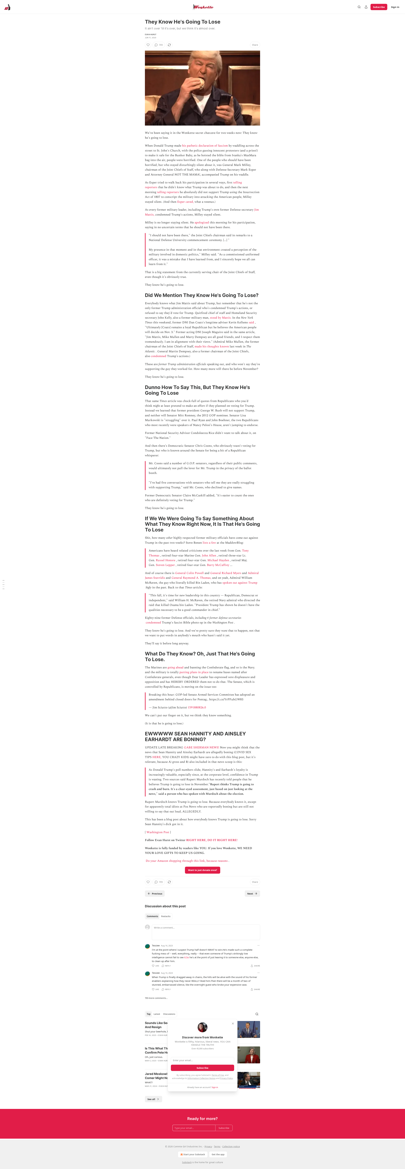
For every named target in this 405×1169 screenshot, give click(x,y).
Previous (157, 893)
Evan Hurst (150, 34)
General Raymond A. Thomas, (191, 578)
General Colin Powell (189, 573)
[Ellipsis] (258, 945)
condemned (158, 356)
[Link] (140, 295)
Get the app (218, 1154)
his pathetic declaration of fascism (205, 145)
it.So (186, 957)
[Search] (359, 7)
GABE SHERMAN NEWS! (201, 747)
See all (151, 1099)
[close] (232, 1023)
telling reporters (168, 192)
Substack (187, 1162)
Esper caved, (185, 202)
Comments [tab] (152, 916)
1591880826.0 (197, 707)
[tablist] (158, 916)
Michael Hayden (218, 560)
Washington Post (157, 832)
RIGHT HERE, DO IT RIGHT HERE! (211, 840)
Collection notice (231, 1146)
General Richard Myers (225, 573)
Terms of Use (218, 1075)
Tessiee (156, 945)
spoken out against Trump (239, 582)
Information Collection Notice (201, 1078)
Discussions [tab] (169, 1014)
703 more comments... (156, 998)
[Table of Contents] (3, 584)
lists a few (209, 542)
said (251, 322)
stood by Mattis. (220, 317)
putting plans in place (194, 672)
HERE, (156, 757)
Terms (217, 1146)
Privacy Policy (226, 1078)
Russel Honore (165, 560)
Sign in (395, 7)
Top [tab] (148, 1014)
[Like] (148, 45)
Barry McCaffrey (218, 565)
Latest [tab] (157, 1014)
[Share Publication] (366, 7)
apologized (202, 222)
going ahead (176, 667)
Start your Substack (194, 1154)
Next (250, 893)
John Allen (209, 555)
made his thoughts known (212, 346)
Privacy (208, 1146)
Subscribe (379, 7)
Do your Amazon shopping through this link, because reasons (187, 861)
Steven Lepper (165, 565)
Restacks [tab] (165, 916)
